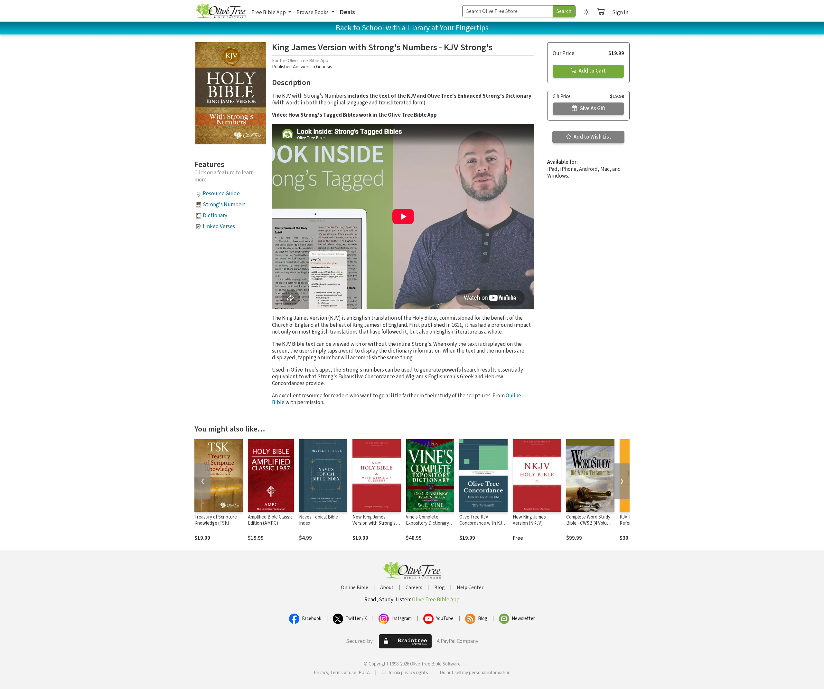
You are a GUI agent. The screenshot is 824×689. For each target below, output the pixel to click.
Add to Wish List (592, 137)
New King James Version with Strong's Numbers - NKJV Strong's (374, 526)
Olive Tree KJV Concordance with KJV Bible (482, 523)
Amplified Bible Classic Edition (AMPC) (270, 520)
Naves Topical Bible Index (318, 520)
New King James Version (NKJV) (529, 520)
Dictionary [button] (215, 215)
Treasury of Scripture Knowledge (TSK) (215, 520)
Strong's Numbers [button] (224, 205)
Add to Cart (592, 71)
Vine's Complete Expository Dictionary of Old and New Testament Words (430, 526)
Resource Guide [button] (221, 194)
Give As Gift (591, 108)
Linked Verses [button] (219, 226)
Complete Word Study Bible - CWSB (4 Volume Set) (589, 523)
